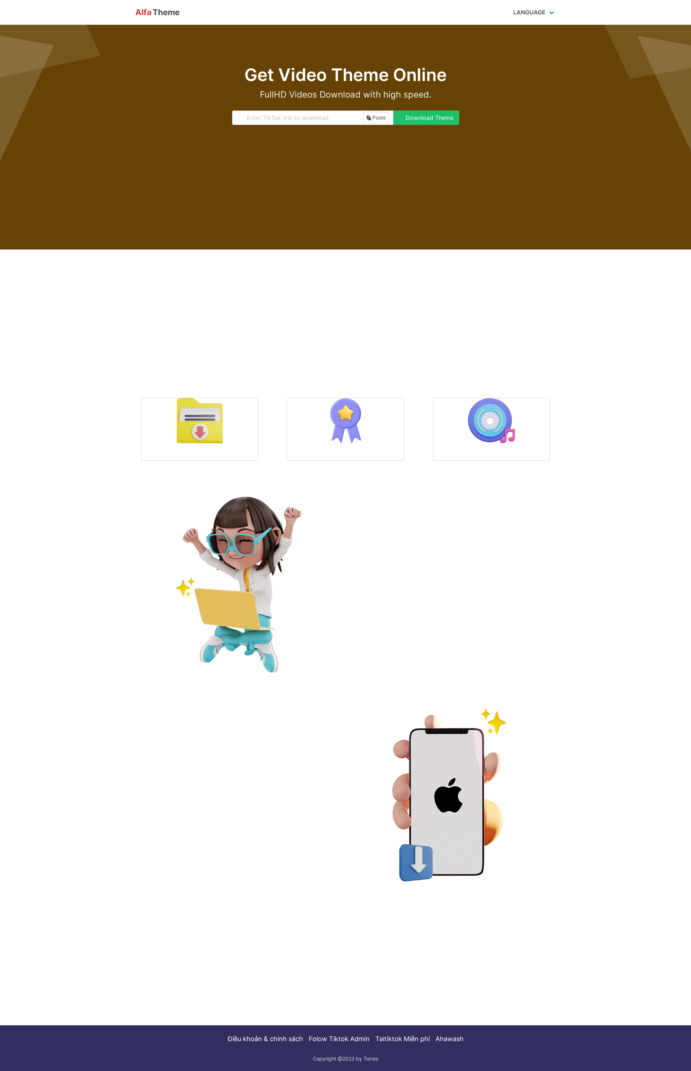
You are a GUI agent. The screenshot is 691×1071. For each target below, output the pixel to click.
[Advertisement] (345, 193)
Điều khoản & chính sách (265, 1039)
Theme (157, 12)
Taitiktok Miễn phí (402, 1039)
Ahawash (449, 1039)
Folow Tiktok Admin (339, 1039)
